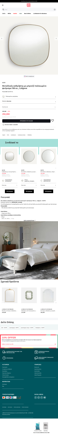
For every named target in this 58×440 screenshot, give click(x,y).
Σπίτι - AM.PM (4, 327)
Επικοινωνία (36, 367)
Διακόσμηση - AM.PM (14, 327)
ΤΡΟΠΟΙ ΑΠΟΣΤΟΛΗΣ (17, 407)
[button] (3, 9)
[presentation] (2, 38)
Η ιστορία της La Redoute (7, 369)
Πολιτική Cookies (5, 375)
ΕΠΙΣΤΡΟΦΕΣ (4, 407)
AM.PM (3, 82)
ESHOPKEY (8, 414)
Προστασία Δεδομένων (6, 373)
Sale (20, 13)
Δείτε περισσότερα (29, 220)
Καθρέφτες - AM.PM (39, 327)
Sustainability (37, 371)
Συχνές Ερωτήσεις (37, 369)
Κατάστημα (4, 384)
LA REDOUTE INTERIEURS (7, 309)
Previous (3, 169)
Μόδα (9, 13)
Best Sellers (27, 13)
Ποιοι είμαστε (4, 367)
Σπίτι (3, 13)
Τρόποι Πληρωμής (37, 375)
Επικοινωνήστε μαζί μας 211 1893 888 (34, 1)
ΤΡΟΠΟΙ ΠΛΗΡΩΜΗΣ (25, 407)
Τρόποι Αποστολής (37, 373)
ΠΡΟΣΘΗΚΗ (9, 191)
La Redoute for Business (40, 13)
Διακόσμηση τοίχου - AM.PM (27, 327)
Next (55, 168)
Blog (3, 386)
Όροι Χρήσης (4, 371)
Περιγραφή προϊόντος (7, 91)
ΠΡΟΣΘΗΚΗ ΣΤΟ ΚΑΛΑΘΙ (26, 120)
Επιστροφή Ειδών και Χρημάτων (8, 377)
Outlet (15, 13)
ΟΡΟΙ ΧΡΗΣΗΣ (10, 407)
